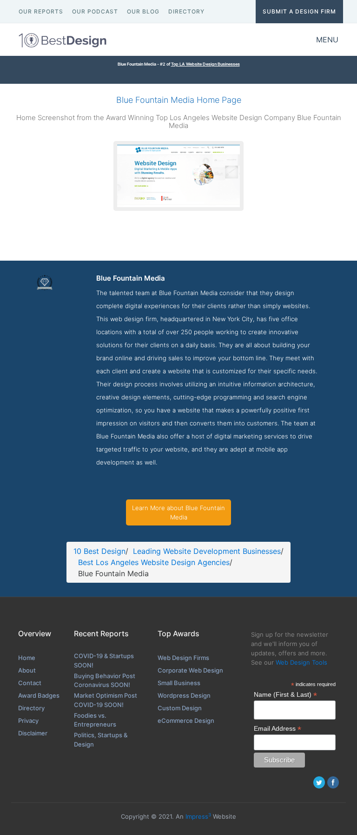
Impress (198, 816)
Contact (29, 683)
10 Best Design (99, 551)
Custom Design (180, 708)
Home (26, 657)
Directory (31, 708)
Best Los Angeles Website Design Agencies (154, 562)
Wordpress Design (184, 695)
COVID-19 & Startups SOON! (104, 660)
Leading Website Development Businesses (207, 551)
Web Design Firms (183, 657)
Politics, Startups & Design (100, 739)
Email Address (277, 728)
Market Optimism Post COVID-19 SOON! (105, 700)
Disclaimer (32, 733)
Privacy (28, 720)
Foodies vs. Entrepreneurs (95, 720)
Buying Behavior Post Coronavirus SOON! (104, 680)
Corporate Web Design (190, 670)
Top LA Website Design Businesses (205, 64)
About (27, 670)
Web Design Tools (301, 662)
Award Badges (39, 695)
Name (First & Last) (285, 694)
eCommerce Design (186, 720)
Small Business (179, 683)
